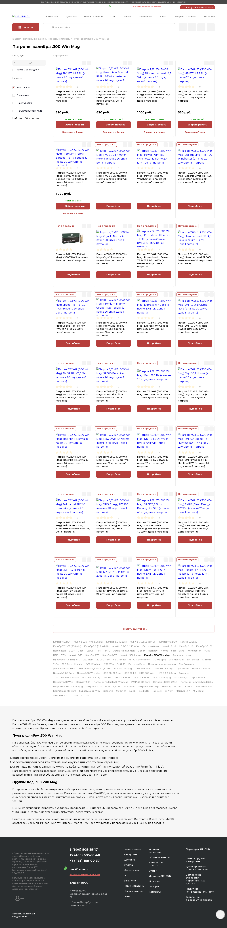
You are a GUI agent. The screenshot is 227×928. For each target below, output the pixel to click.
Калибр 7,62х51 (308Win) (67, 646)
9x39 (107, 686)
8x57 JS (121, 664)
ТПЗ (63, 655)
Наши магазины (93, 16)
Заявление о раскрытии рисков (199, 898)
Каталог (29, 27)
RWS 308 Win (143, 668)
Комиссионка (132, 849)
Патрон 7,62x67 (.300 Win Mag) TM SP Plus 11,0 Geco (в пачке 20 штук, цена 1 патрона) (72, 396)
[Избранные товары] (201, 27)
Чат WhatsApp (119, 6)
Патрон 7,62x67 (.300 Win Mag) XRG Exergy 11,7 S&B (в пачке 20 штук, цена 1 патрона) (113, 527)
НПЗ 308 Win (146, 673)
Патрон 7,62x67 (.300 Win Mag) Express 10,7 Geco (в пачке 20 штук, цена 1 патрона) (152, 327)
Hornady (153, 650)
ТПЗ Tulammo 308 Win (66, 677)
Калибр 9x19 (186, 646)
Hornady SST (83, 682)
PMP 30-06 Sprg (140, 682)
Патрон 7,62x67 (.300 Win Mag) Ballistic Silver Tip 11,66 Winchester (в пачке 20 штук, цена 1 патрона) (195, 177)
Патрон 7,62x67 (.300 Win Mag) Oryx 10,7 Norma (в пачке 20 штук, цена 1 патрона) (193, 396)
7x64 (56, 664)
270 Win (109, 664)
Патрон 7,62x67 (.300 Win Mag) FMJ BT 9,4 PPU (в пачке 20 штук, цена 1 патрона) (71, 96)
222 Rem (88, 659)
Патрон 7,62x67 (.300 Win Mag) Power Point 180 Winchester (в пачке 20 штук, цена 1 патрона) (152, 177)
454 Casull (198, 691)
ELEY (72, 650)
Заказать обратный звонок (146, 6)
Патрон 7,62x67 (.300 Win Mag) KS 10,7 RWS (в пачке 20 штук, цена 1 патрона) (72, 257)
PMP (99, 650)
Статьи (153, 870)
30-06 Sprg (159, 659)
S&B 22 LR (130, 673)
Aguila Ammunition (124, 650)
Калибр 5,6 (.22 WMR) (96, 646)
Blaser (141, 650)
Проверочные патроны (66, 659)
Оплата (127, 16)
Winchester (194, 650)
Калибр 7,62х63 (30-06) (143, 641)
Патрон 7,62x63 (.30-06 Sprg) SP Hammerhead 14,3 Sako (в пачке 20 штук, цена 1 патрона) (153, 96)
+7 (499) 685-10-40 (62, 6)
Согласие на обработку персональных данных (195, 879)
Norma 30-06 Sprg (63, 673)
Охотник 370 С (61, 695)
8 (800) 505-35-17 (83, 849)
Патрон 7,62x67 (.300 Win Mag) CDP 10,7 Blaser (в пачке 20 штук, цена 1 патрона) (71, 592)
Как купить (130, 854)
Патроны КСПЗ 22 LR (165, 682)
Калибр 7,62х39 (168, 641)
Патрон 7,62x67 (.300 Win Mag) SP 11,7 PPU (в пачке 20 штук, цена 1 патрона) (112, 591)
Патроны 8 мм (150, 646)
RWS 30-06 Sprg (163, 668)
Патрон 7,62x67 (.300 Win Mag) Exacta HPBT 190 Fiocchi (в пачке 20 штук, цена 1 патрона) (193, 592)
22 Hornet (129, 686)
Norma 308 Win (201, 668)
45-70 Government (139, 659)
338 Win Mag (93, 664)
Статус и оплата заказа (199, 7)
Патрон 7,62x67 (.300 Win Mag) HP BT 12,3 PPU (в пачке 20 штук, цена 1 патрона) (193, 96)
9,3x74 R (121, 691)
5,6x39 (116, 686)
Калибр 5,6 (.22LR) (116, 641)
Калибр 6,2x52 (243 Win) (125, 646)
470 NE (85, 695)
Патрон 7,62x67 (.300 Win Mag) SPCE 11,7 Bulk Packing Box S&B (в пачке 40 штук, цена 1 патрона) (153, 527)
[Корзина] (211, 27)
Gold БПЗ (144, 691)
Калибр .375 (75, 655)
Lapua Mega (180, 677)
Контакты (209, 16)
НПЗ (55, 655)
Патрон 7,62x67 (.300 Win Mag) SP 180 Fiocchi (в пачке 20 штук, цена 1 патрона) (111, 396)
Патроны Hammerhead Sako (197, 682)
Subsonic (108, 691)
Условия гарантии (155, 851)
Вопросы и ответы (185, 16)
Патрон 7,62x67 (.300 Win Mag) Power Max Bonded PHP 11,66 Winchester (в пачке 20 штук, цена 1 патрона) (111, 97)
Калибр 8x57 (109, 655)
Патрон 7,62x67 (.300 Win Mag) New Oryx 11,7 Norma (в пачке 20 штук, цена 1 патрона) (112, 461)
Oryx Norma (182, 668)
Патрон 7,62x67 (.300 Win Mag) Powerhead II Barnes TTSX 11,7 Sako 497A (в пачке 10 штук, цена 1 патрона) (153, 260)
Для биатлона (186, 664)
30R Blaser (193, 659)
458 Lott (157, 691)
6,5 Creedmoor (204, 686)
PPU (107, 650)
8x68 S (189, 686)
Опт (113, 16)
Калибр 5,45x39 (188, 641)
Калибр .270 (92, 655)
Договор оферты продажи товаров (197, 868)
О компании (51, 16)
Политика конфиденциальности (200, 890)
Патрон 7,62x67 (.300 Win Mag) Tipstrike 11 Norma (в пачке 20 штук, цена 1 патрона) (72, 461)
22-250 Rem (103, 659)
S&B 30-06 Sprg (112, 673)
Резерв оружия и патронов (196, 860)
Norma (164, 650)
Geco (81, 650)
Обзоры (154, 886)
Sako (181, 650)
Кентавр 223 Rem (172, 686)
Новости (154, 881)
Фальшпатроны (182, 655)
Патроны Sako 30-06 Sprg (68, 686)
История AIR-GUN (160, 876)
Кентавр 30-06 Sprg (64, 691)
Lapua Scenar (198, 677)
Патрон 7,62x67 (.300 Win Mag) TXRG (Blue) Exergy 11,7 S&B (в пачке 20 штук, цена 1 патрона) (193, 527)
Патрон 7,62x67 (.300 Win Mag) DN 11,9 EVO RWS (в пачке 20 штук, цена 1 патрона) (152, 461)
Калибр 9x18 (169, 646)
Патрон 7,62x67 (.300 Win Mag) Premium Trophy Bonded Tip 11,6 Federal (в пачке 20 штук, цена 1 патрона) (71, 179)
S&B (173, 650)
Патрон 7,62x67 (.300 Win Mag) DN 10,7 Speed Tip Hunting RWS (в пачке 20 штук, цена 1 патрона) (193, 461)
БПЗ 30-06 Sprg (123, 668)
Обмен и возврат (160, 857)
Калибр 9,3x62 (204, 646)
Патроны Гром (136, 664)
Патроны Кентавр (148, 686)
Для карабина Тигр (64, 668)
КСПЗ (207, 650)
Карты (163, 16)
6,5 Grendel (119, 659)
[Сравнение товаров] (192, 27)
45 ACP (169, 691)
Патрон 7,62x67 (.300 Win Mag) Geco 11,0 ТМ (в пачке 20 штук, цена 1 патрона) (153, 394)
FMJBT (107, 677)
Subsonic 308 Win (89, 691)
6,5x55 (132, 691)
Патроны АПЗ (94, 686)
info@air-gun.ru (78, 882)
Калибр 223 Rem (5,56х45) (88, 641)
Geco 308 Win (141, 677)
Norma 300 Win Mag (88, 673)
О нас (127, 896)
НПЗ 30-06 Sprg (167, 673)
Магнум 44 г (183, 691)
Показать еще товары (134, 628)
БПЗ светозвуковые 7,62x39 (94, 668)
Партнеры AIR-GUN (198, 849)
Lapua (90, 650)
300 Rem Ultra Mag (72, 664)
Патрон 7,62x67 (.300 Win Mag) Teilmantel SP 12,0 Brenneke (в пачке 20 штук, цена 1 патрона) (73, 527)
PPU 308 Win (122, 677)
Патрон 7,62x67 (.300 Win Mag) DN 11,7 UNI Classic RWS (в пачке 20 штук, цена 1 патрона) (193, 327)
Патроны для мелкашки (162, 664)
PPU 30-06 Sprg (91, 677)
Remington (59, 650)
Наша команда (133, 891)
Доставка (71, 16)
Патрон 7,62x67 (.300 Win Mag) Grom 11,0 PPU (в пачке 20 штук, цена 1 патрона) (152, 592)
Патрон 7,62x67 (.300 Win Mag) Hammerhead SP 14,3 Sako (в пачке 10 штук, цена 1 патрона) (195, 259)
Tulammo (184, 673)
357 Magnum (176, 659)
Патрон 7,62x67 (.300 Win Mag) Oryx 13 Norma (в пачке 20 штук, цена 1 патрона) (111, 259)
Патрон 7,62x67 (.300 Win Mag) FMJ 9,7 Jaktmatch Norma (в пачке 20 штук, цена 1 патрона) (111, 177)
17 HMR (206, 659)
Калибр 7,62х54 (62, 641)
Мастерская (145, 16)
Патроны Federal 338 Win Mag (111, 682)
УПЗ (75, 695)
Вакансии (130, 880)
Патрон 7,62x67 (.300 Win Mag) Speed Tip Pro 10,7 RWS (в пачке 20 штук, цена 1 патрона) (71, 327)
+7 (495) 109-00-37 (93, 6)
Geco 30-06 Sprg (161, 677)
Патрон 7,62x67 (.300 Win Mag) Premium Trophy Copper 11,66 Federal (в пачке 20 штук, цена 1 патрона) (111, 329)
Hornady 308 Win (63, 682)
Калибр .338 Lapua (130, 655)
